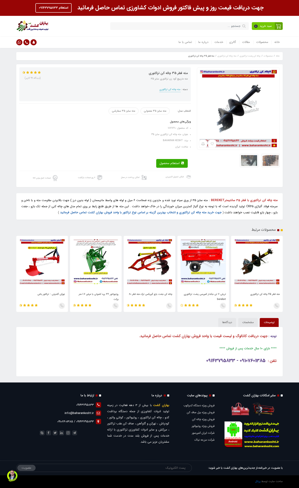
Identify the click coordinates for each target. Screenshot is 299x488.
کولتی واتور (116, 417)
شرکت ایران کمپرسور (203, 433)
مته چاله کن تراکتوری (169, 89)
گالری (232, 42)
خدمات (218, 42)
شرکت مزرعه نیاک (204, 440)
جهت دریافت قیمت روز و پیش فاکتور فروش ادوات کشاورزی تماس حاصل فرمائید (170, 7)
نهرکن (152, 423)
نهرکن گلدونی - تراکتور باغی (51, 294)
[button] (267, 26)
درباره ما (203, 42)
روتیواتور (131, 417)
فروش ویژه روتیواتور (203, 426)
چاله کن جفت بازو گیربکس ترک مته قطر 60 (150, 294)
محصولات (262, 42)
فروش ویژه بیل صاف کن (201, 412)
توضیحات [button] (269, 322)
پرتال (258, 481)
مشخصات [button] (248, 322)
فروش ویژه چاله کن (203, 419)
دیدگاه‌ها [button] (227, 322)
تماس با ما (185, 42)
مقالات (246, 42)
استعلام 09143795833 (53, 7)
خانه (277, 42)
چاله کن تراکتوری (151, 417)
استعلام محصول (170, 163)
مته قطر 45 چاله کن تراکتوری (265, 294)
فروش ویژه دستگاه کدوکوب (199, 405)
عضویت (26, 467)
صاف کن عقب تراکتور (120, 423)
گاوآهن (141, 423)
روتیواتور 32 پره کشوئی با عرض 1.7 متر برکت (99, 296)
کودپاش (164, 423)
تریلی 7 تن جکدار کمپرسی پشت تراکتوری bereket (205, 296)
